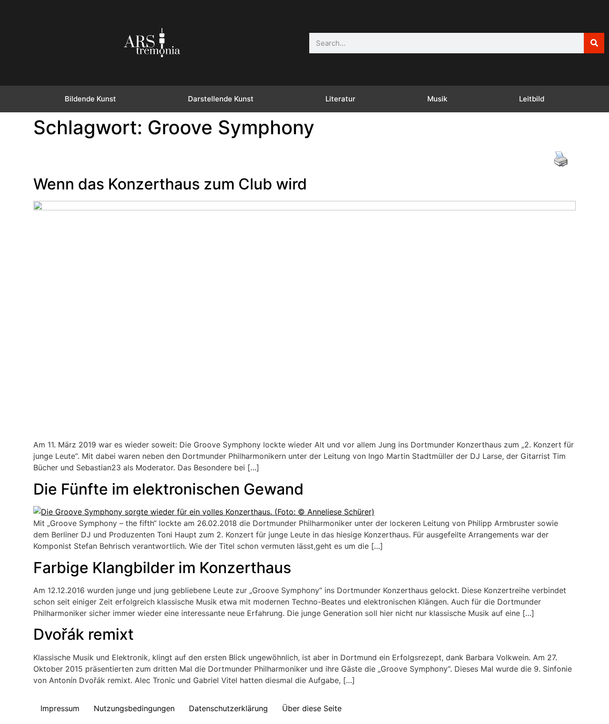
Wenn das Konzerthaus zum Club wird (170, 184)
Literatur (340, 98)
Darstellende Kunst (221, 98)
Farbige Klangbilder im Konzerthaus (162, 567)
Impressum (59, 708)
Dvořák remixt (83, 634)
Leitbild (531, 98)
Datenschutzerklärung (228, 708)
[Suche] (594, 43)
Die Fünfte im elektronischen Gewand (168, 489)
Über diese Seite (312, 708)
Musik (437, 98)
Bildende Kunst (90, 98)
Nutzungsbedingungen (134, 708)
